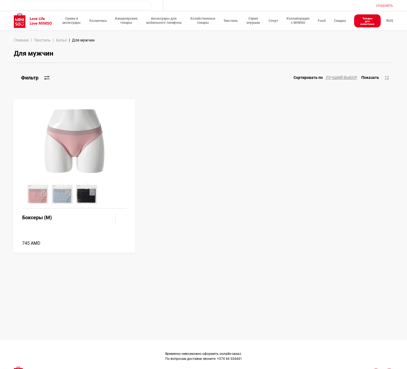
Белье (61, 40)
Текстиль (42, 40)
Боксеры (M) (37, 217)
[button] (327, 78)
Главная (21, 40)
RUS (389, 21)
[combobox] (83, 5)
